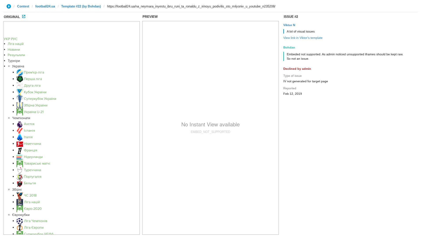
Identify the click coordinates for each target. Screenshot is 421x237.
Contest (23, 6)
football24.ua (45, 6)
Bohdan (289, 47)
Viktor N (289, 25)
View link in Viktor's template (303, 38)
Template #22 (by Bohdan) (81, 6)
